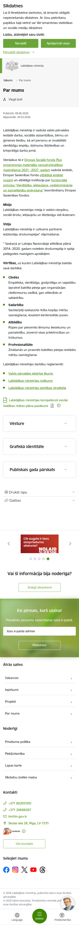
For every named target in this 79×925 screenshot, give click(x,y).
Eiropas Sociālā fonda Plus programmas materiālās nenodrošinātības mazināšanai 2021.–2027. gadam (33, 165)
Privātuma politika (17, 742)
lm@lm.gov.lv (17, 816)
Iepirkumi (11, 690)
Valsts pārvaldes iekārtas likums (30, 373)
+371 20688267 (19, 810)
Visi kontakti (24, 844)
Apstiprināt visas (58, 43)
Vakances (12, 678)
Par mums (12, 713)
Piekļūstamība (15, 754)
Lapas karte (13, 765)
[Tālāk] (70, 543)
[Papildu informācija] (58, 405)
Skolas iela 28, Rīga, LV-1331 (28, 823)
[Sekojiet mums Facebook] (6, 870)
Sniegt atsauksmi (40, 587)
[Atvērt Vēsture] (65, 423)
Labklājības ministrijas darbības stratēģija (37, 388)
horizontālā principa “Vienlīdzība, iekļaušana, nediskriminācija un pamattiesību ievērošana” (37, 185)
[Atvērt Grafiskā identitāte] (65, 446)
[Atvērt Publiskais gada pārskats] (65, 469)
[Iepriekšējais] (8, 543)
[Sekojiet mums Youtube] (33, 869)
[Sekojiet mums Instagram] (15, 870)
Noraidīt (20, 43)
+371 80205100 (19, 803)
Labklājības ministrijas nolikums (30, 381)
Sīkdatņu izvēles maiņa (21, 777)
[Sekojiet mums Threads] (42, 870)
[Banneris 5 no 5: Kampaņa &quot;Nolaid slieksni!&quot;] (40, 544)
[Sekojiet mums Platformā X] (24, 870)
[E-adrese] (11, 831)
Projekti (10, 702)
